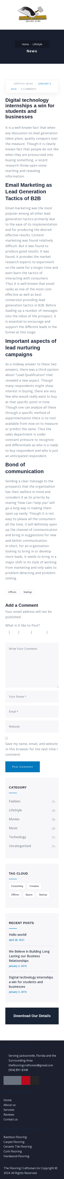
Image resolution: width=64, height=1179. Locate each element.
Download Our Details (32, 1016)
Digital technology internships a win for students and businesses (31, 982)
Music (29, 83)
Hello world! (17, 934)
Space (29, 894)
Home (25, 44)
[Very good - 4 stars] (40, 632)
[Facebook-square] (16, 1080)
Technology (17, 837)
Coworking (17, 886)
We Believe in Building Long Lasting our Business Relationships (29, 956)
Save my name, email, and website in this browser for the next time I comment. (31, 749)
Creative (34, 886)
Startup (27, 592)
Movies (14, 819)
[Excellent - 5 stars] (12, 637)
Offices (12, 592)
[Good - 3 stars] (26, 632)
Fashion (14, 801)
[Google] (8, 1080)
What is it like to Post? (22, 625)
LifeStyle (37, 44)
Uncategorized (20, 846)
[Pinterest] (25, 1080)
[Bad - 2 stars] (15, 632)
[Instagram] (34, 1080)
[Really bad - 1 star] (6, 632)
